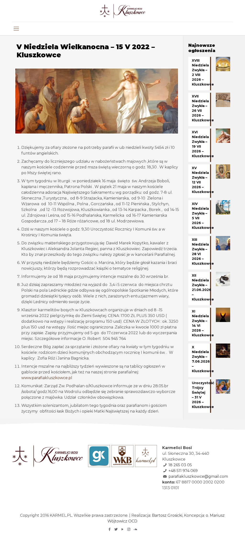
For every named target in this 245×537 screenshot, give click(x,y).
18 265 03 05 (180, 465)
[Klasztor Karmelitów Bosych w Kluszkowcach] (122, 11)
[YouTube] (122, 529)
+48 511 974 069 (183, 470)
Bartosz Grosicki (167, 515)
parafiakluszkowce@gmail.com (198, 476)
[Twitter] (115, 529)
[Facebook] (109, 529)
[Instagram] (128, 529)
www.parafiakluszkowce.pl (46, 378)
